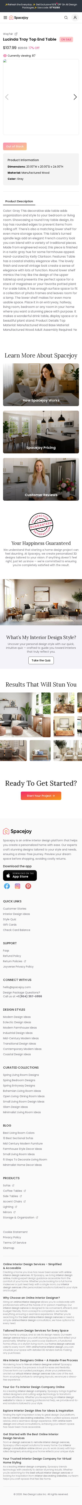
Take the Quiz (41, 660)
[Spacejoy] (18, 17)
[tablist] (19, 201)
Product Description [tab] (19, 201)
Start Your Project (39, 796)
